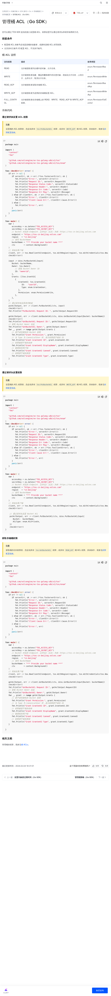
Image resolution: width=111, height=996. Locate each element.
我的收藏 (105, 13)
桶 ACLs (24, 744)
